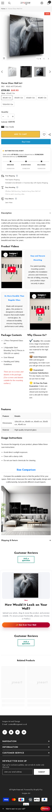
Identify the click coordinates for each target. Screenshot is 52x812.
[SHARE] (49, 134)
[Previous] (44, 59)
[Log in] (41, 3)
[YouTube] (24, 732)
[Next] (48, 59)
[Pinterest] (17, 732)
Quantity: (4, 112)
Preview (45, 809)
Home (3, 8)
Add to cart (20, 134)
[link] (13, 701)
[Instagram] (11, 732)
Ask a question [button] (26, 559)
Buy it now (26, 142)
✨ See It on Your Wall (26, 625)
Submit (41, 772)
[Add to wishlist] (44, 134)
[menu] (2, 3)
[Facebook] (4, 732)
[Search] (9, 3)
